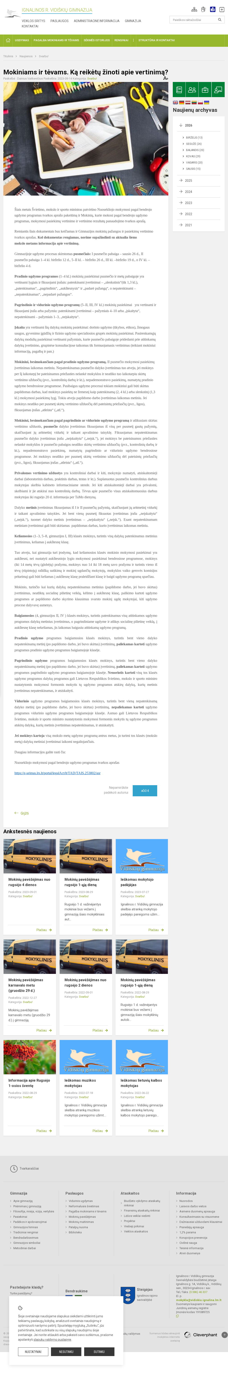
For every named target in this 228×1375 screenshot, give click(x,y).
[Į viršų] (225, 1335)
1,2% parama (187, 1232)
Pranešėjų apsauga (191, 1227)
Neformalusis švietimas (84, 1206)
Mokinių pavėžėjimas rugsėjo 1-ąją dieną (82, 882)
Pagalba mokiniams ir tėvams (87, 1211)
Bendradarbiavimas (25, 1237)
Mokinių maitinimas (81, 1222)
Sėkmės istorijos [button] (97, 40)
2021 (188, 225)
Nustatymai (33, 1352)
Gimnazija (133, 21)
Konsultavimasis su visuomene (199, 1216)
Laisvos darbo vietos (192, 1206)
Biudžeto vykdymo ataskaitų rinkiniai (142, 1203)
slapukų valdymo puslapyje (52, 1339)
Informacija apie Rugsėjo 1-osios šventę (29, 1083)
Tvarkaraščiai (29, 1169)
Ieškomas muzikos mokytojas (80, 1083)
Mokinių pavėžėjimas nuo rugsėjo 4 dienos (29, 882)
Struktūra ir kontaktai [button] (156, 40)
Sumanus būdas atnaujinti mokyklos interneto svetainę (164, 1337)
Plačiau (42, 930)
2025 (188, 180)
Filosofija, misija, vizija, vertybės (33, 1211)
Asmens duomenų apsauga (197, 1211)
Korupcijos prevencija (193, 1237)
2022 (188, 214)
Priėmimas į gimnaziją (27, 1206)
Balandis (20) (195, 150)
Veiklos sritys (33, 21)
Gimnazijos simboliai (26, 1242)
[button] (194, 9)
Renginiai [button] (121, 40)
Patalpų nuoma (78, 1227)
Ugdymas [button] (22, 40)
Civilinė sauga (188, 1242)
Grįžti (25, 813)
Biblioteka (75, 1232)
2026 (188, 125)
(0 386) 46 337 (198, 1292)
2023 (188, 203)
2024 (188, 192)
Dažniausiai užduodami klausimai (200, 1222)
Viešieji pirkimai (134, 1226)
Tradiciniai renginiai (25, 1232)
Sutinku (99, 1352)
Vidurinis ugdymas (81, 1201)
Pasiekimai (20, 1216)
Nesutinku (66, 1352)
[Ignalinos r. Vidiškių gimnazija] (12, 13)
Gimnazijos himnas (25, 1227)
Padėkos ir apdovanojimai (30, 1222)
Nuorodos (186, 1201)
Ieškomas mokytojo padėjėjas (137, 882)
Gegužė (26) (194, 143)
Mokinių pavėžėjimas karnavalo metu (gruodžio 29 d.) (25, 985)
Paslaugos (60, 21)
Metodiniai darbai (24, 1248)
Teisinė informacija (191, 1248)
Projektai (129, 1221)
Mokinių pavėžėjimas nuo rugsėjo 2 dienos (85, 982)
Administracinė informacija (97, 21)
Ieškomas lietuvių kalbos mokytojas (141, 1083)
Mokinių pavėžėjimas (82, 1216)
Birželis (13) (194, 137)
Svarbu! (44, 56)
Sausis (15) (193, 168)
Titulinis (8, 56)
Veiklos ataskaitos (136, 1231)
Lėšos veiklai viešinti (137, 1216)
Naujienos (26, 56)
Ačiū (145, 791)
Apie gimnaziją (23, 1201)
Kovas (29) (193, 156)
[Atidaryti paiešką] (219, 19)
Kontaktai (30, 26)
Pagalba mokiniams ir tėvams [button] (56, 40)
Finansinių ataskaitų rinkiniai (142, 1210)
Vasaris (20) (194, 162)
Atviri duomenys (189, 1253)
